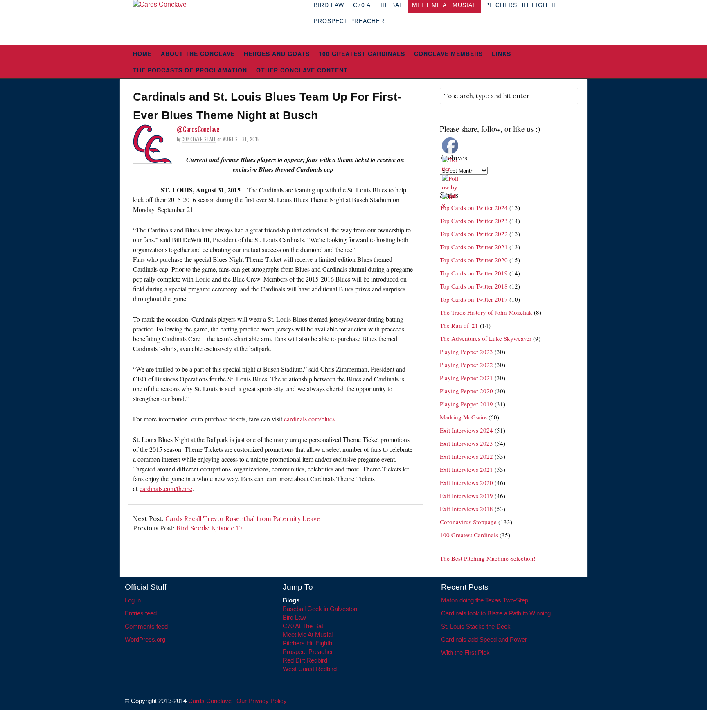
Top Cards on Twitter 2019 (474, 273)
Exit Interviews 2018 (466, 509)
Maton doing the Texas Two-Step (484, 600)
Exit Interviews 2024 (466, 430)
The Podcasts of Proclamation (190, 70)
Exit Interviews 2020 (466, 482)
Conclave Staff (199, 139)
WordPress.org (145, 639)
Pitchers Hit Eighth (307, 643)
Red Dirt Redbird (305, 660)
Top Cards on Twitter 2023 (474, 220)
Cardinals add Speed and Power (484, 639)
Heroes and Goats (277, 54)
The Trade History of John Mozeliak (486, 312)
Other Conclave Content (302, 70)
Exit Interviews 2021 (466, 469)
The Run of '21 (459, 325)
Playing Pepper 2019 (466, 404)
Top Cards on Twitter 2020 (474, 260)
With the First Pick (465, 652)
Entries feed (141, 613)
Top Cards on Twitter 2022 (474, 234)
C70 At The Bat (303, 625)
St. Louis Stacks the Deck (476, 626)
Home (142, 54)
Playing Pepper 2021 (466, 378)
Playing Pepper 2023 (466, 351)
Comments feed (146, 626)
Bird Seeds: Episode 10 (209, 528)
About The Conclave (198, 54)
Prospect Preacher (349, 21)
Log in (133, 600)
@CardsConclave (198, 129)
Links (501, 54)
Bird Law (294, 617)
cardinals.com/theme (166, 488)
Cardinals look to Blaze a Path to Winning (496, 613)
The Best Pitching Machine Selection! (488, 558)
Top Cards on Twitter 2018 (474, 286)
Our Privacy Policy (261, 700)
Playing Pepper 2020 (466, 391)
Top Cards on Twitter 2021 (474, 247)
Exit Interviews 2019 (466, 495)
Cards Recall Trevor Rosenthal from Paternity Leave (242, 519)
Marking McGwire (463, 417)
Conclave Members (448, 54)
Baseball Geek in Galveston (320, 608)
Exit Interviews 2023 (466, 443)
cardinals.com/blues (309, 419)
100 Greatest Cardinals (362, 54)
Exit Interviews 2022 (466, 456)
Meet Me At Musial (308, 634)
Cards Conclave (210, 700)
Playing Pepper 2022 (466, 365)
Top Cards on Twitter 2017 (474, 299)
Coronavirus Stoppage (468, 522)
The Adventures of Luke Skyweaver (485, 338)
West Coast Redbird (310, 668)
